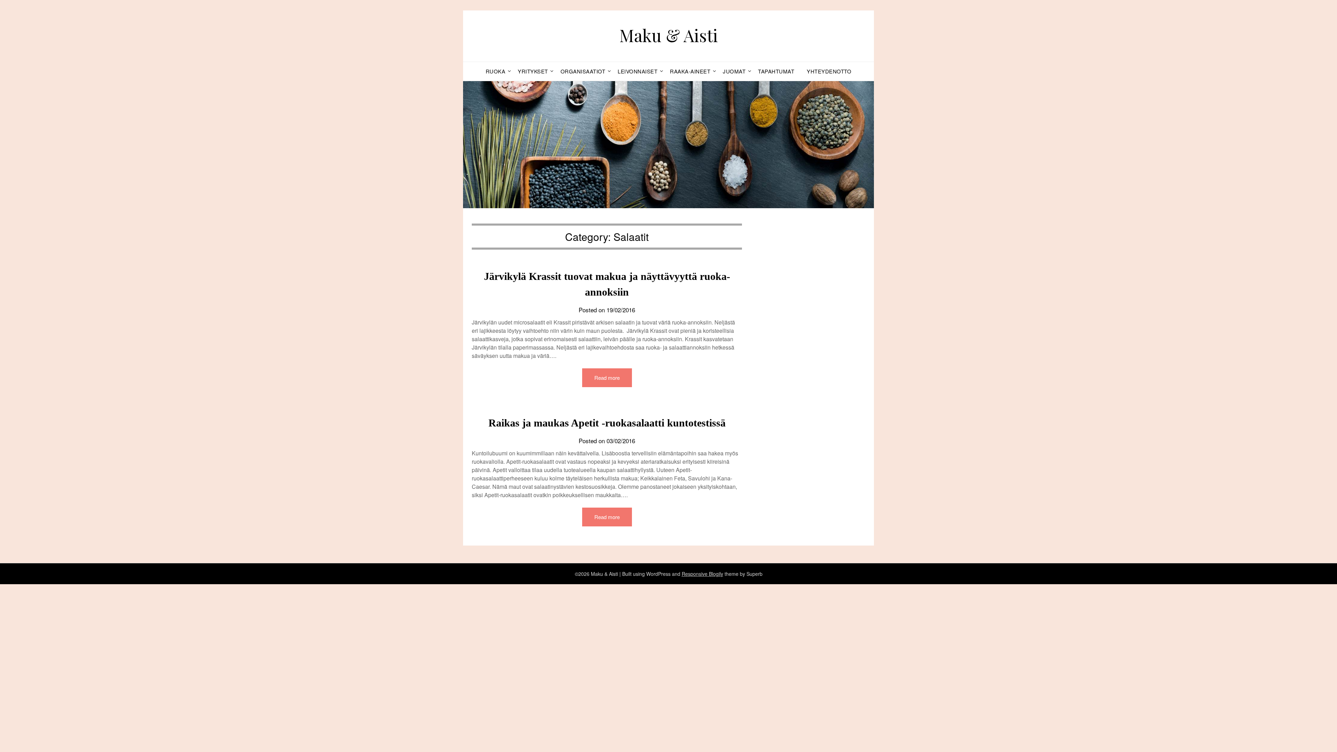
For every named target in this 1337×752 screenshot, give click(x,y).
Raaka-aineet (690, 71)
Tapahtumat (776, 71)
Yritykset (533, 71)
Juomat (734, 71)
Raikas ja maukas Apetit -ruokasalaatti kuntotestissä (607, 423)
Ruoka (496, 71)
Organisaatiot (583, 71)
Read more (607, 377)
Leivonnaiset (637, 71)
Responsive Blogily (702, 573)
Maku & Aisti (668, 35)
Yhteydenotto (829, 71)
